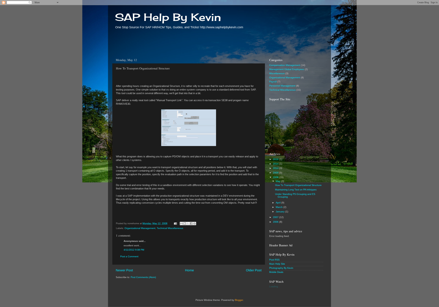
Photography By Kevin (281, 268)
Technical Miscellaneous (170, 228)
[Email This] (181, 223)
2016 (276, 159)
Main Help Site (277, 264)
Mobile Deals (276, 272)
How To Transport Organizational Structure (298, 185)
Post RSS (274, 259)
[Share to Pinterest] (194, 223)
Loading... (274, 286)
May (278, 181)
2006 (276, 222)
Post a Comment (129, 256)
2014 (276, 163)
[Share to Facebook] (191, 223)
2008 (276, 177)
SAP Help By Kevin (168, 17)
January (280, 211)
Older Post (254, 270)
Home (189, 270)
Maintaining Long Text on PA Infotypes (296, 189)
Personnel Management (282, 86)
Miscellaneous (277, 73)
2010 (276, 168)
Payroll (273, 81)
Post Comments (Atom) (143, 277)
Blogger (239, 300)
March (279, 207)
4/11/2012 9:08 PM (134, 250)
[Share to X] (188, 223)
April (278, 202)
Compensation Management (284, 65)
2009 (276, 172)
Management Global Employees (286, 69)
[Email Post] (175, 223)
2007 (276, 217)
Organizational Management (139, 228)
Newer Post (124, 270)
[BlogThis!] (184, 223)
